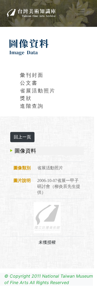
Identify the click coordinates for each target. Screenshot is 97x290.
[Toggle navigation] (81, 13)
